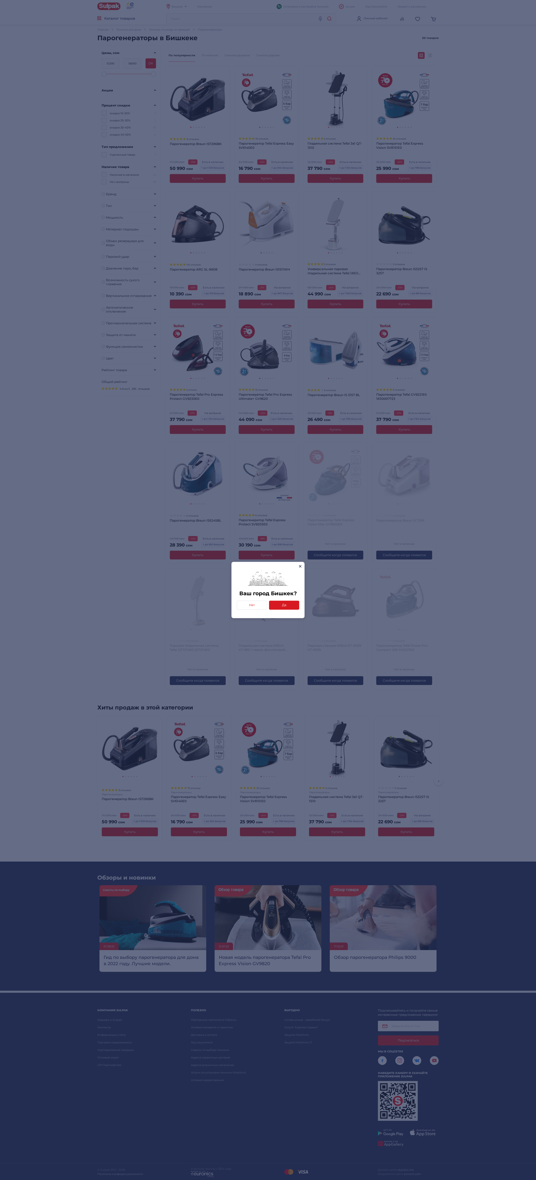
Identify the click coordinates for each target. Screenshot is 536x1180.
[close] (300, 566)
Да (284, 605)
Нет (252, 605)
